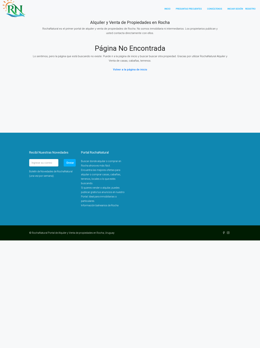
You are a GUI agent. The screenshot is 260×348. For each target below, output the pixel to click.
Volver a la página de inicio (130, 69)
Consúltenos (214, 9)
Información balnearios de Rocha (100, 205)
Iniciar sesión (235, 9)
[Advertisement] (106, 293)
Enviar (70, 162)
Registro (250, 9)
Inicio (167, 9)
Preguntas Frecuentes (189, 9)
